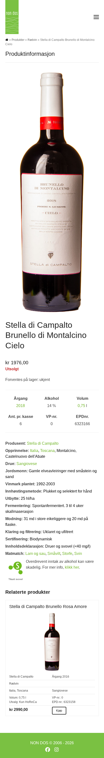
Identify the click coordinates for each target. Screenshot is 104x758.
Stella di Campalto (43, 443)
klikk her (72, 567)
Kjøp (59, 710)
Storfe (67, 553)
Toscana (47, 451)
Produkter (18, 40)
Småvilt (53, 553)
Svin (78, 553)
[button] (96, 17)
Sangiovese (26, 464)
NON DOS (39, 743)
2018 (20, 406)
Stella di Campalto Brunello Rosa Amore (48, 606)
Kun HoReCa (28, 702)
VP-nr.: (56, 697)
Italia (34, 451)
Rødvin (32, 40)
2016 (65, 676)
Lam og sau (35, 553)
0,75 (81, 406)
